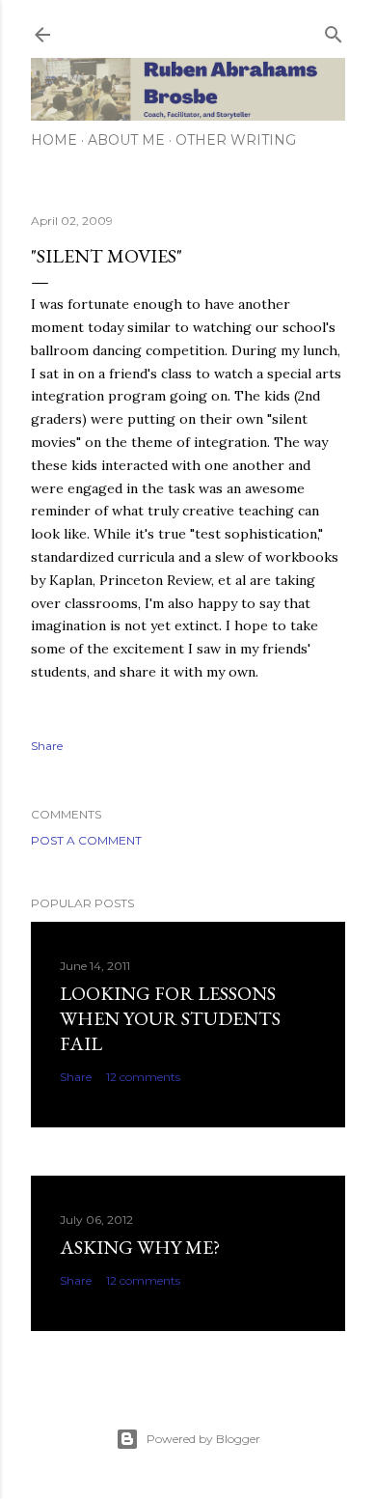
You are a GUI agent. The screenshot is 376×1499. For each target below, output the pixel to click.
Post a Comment (86, 840)
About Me (126, 140)
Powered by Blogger (203, 1438)
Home (54, 140)
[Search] (333, 30)
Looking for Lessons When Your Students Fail (170, 1018)
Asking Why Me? (140, 1247)
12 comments (143, 1076)
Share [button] (47, 745)
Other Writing (235, 140)
